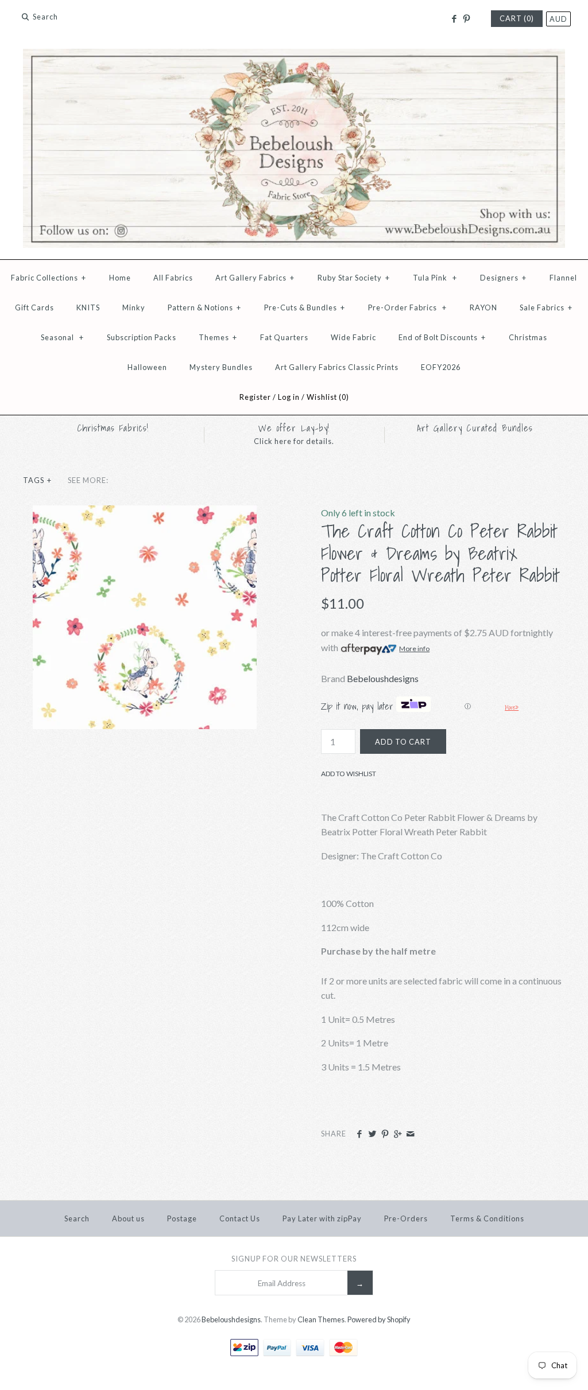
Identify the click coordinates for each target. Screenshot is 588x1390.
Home (120, 277)
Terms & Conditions (487, 1218)
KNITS (88, 307)
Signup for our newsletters (294, 1258)
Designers (503, 277)
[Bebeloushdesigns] (294, 55)
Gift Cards (34, 307)
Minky (133, 307)
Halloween (147, 367)
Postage (182, 1218)
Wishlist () (328, 397)
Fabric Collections (48, 277)
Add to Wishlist (348, 773)
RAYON (483, 307)
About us (128, 1218)
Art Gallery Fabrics (255, 277)
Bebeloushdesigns (383, 678)
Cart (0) (517, 18)
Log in (289, 397)
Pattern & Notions (204, 307)
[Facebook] (453, 18)
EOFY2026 (441, 367)
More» (512, 707)
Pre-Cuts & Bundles (304, 307)
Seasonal (62, 337)
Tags (37, 480)
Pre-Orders (406, 1218)
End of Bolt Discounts (442, 337)
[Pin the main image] (385, 1134)
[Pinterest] (466, 18)
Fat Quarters (284, 337)
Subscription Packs (141, 337)
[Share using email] (410, 1134)
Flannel (563, 277)
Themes (218, 337)
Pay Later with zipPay (322, 1218)
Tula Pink (435, 277)
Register (255, 397)
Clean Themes (321, 1319)
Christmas (528, 337)
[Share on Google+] (397, 1134)
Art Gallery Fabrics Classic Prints (337, 367)
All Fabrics (173, 277)
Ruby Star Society (354, 277)
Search (77, 1218)
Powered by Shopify (379, 1319)
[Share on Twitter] (371, 1134)
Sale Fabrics (546, 307)
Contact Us (239, 1218)
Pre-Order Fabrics (407, 307)
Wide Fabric (353, 337)
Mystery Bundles (221, 367)
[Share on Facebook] (359, 1134)
